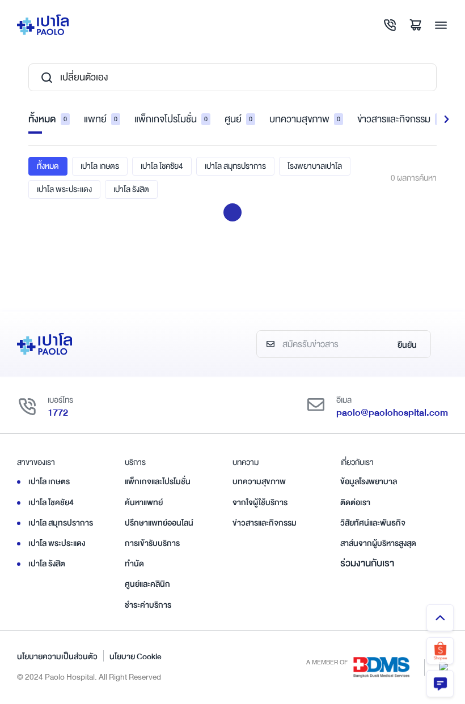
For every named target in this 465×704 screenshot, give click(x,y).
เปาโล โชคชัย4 (162, 166)
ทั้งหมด (47, 119)
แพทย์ (100, 119)
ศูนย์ (238, 119)
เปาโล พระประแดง (64, 189)
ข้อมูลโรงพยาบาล (368, 481)
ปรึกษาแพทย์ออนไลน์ (159, 523)
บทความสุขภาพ (304, 119)
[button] (446, 119)
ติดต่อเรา (355, 502)
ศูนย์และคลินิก (147, 584)
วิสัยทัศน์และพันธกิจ (372, 523)
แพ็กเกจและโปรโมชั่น (158, 481)
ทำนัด (134, 563)
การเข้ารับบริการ (152, 543)
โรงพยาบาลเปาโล (315, 166)
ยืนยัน (407, 345)
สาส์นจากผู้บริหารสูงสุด (378, 543)
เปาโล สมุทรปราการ (235, 166)
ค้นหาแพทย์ (144, 502)
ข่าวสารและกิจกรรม (399, 119)
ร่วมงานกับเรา (367, 563)
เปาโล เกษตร (100, 166)
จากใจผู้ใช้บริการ (260, 502)
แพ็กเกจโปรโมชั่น (171, 119)
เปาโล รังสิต (131, 189)
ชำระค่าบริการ (148, 605)
